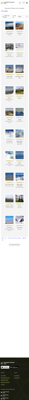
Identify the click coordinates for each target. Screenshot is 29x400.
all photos (5, 11)
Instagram (16, 378)
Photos (2, 384)
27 (25, 238)
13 (20, 238)
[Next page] (2, 240)
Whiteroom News (5, 382)
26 (23, 238)
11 (16, 238)
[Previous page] (2, 237)
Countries (3, 375)
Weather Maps (4, 380)
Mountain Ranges (5, 378)
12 (18, 238)
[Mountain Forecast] (7, 3)
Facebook (16, 375)
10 (14, 238)
